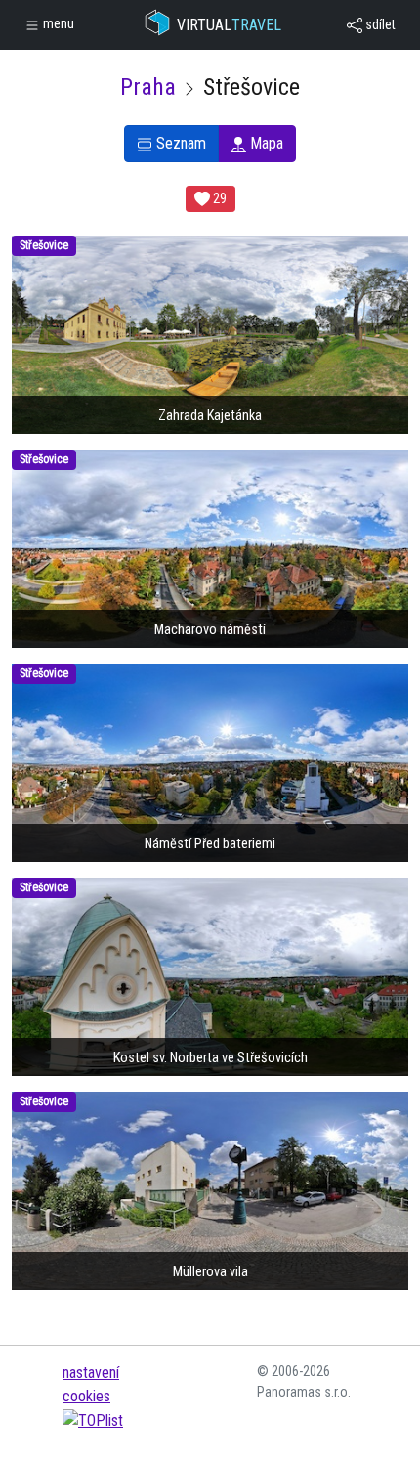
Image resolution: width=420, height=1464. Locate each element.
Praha (148, 87)
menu (57, 23)
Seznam (179, 143)
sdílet (379, 24)
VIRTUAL (229, 25)
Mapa (264, 143)
